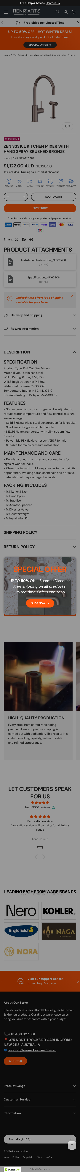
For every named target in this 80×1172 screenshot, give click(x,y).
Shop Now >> (40, 603)
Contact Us (53, 3)
